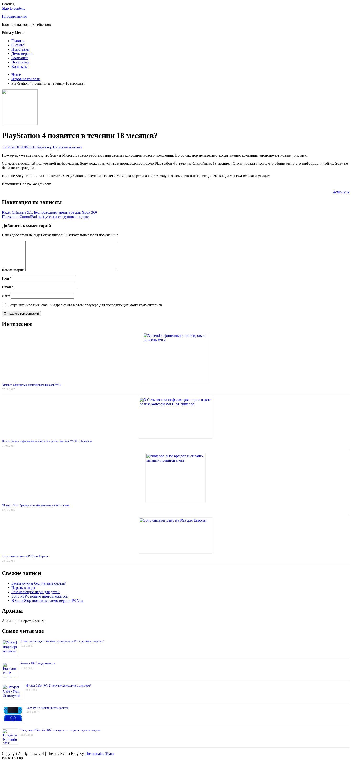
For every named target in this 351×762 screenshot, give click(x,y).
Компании (19, 58)
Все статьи (20, 62)
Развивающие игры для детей (35, 592)
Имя (7, 278)
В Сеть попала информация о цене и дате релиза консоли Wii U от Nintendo (47, 441)
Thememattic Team (99, 753)
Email (8, 287)
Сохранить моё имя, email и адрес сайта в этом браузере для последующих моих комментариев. (85, 305)
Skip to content (13, 8)
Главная (17, 41)
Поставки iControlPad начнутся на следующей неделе (45, 217)
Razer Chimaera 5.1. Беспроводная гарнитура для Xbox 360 (49, 212)
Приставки (20, 49)
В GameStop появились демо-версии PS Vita (47, 600)
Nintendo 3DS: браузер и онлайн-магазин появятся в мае (35, 505)
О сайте (17, 45)
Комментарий (13, 270)
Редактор (44, 147)
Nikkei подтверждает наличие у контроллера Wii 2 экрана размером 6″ (63, 641)
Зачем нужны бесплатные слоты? (38, 583)
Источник (340, 192)
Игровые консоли (67, 147)
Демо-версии (22, 54)
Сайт (6, 296)
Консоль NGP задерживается (38, 663)
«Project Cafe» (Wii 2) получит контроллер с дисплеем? (58, 685)
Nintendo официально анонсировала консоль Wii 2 (31, 384)
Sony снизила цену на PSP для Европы (25, 556)
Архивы (8, 621)
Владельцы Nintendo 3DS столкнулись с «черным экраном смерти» (61, 730)
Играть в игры (23, 588)
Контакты (19, 66)
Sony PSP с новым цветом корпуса (39, 596)
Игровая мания (14, 16)
